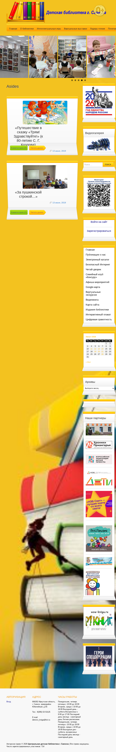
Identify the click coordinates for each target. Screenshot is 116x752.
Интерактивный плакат (98, 314)
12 (95, 349)
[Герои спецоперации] (99, 656)
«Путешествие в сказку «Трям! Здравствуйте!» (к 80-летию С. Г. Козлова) (28, 136)
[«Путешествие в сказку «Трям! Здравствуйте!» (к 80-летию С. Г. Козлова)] (45, 112)
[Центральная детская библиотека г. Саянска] (58, 12)
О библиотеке (27, 28)
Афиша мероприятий (97, 282)
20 (99, 352)
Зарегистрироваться (99, 231)
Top (109, 745)
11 (91, 349)
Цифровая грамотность (99, 319)
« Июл (88, 362)
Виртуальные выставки (75, 28)
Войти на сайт (99, 222)
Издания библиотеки (97, 309)
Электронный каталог (97, 259)
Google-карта (93, 287)
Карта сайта (92, 304)
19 (95, 352)
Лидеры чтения (97, 28)
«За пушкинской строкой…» (28, 194)
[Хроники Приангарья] (99, 445)
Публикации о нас (96, 254)
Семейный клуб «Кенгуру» (94, 276)
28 (102, 354)
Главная (13, 28)
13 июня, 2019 (59, 151)
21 (102, 352)
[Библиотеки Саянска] (99, 429)
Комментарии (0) (19, 148)
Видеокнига (92, 299)
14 (102, 349)
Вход (9, 702)
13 (99, 349)
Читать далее (37, 148)
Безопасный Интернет (98, 264)
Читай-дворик (93, 269)
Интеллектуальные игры (49, 28)
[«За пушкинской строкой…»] (45, 177)
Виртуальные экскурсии (93, 293)
